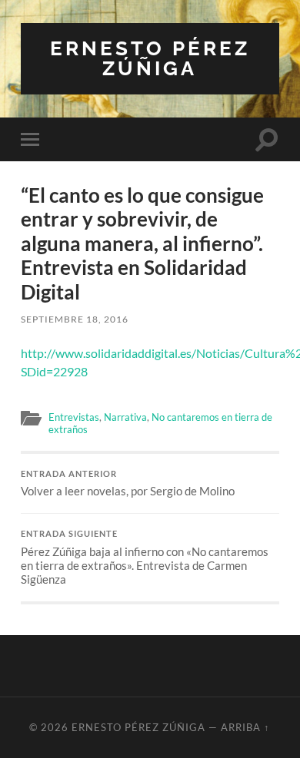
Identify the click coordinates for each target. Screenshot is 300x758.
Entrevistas (73, 417)
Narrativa (125, 417)
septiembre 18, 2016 (74, 319)
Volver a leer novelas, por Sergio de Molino (128, 483)
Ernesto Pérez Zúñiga (150, 58)
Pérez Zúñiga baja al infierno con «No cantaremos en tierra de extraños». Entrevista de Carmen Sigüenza (144, 557)
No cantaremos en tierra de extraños (160, 423)
